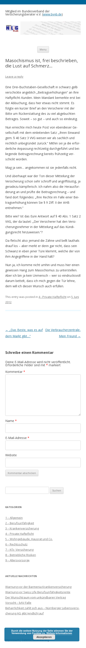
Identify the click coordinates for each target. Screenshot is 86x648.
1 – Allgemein (14, 518)
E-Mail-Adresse (17, 438)
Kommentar (15, 372)
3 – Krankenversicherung (22, 528)
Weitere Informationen (59, 633)
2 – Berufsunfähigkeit (19, 523)
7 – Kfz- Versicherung (19, 550)
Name (11, 421)
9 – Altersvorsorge (17, 560)
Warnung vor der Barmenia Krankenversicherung (38, 587)
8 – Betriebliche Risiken (20, 555)
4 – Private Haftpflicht (19, 534)
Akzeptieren (44, 637)
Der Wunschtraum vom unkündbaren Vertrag (35, 597)
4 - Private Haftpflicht (52, 297)
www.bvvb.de (52, 14)
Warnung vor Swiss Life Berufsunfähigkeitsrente (37, 592)
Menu (43, 49)
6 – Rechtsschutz (16, 544)
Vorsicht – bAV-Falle (18, 603)
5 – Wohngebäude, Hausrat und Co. (29, 539)
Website (11, 455)
